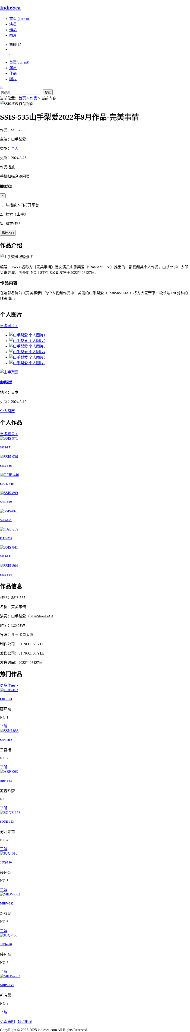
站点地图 (24, 1022)
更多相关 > (9, 434)
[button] (95, 171)
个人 (15, 148)
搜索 (48, 92)
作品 (13, 30)
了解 (3, 726)
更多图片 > (9, 326)
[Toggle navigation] (11, 54)
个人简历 (7, 411)
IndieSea (10, 8)
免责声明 (7, 1022)
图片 (13, 35)
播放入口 (8, 233)
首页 (19, 19)
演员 (13, 24)
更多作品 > (9, 685)
